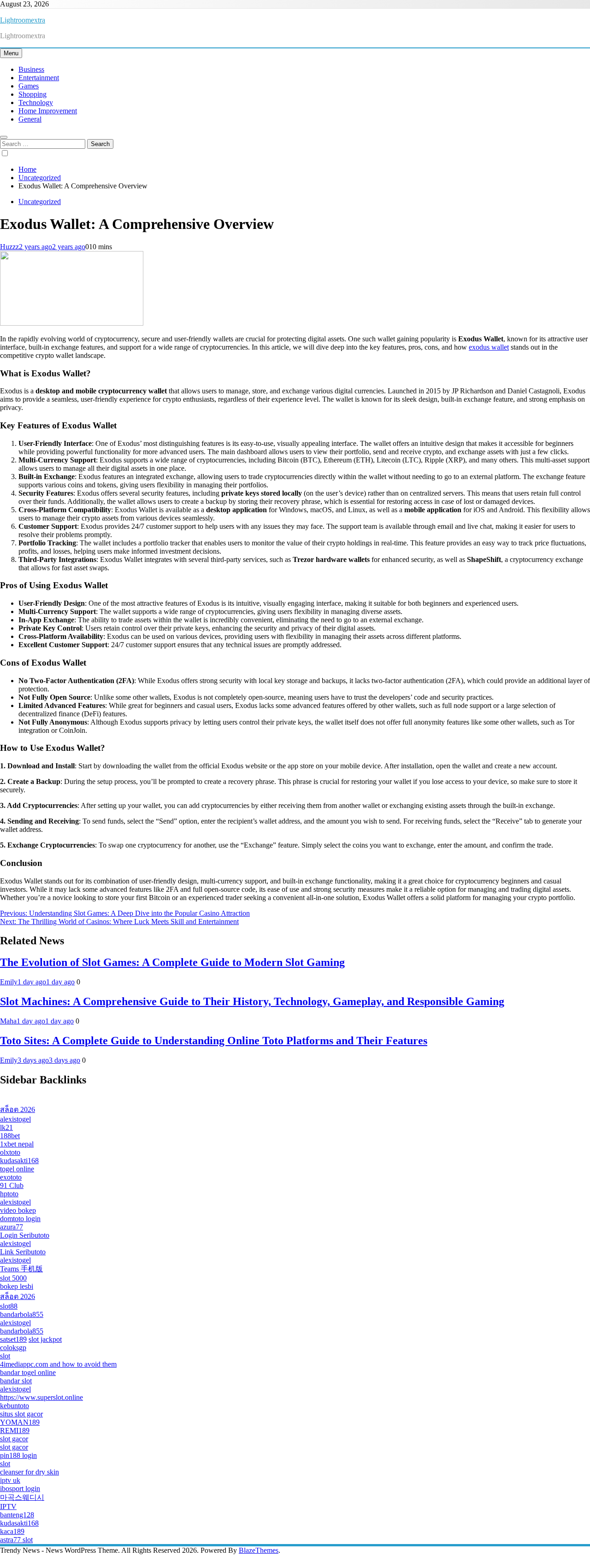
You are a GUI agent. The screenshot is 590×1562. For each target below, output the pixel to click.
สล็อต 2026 (17, 1109)
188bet (10, 1136)
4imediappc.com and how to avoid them (58, 1364)
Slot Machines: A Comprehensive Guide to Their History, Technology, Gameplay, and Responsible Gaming (252, 1001)
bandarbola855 (21, 1314)
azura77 (11, 1227)
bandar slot (16, 1381)
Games (28, 86)
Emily (9, 982)
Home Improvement (47, 111)
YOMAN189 (20, 1422)
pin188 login (18, 1455)
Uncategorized (39, 201)
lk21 (6, 1127)
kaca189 (12, 1531)
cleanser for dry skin (29, 1472)
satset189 (13, 1339)
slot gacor (14, 1439)
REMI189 (15, 1430)
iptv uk (10, 1480)
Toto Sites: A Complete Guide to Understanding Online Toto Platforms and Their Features (213, 1041)
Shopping (32, 94)
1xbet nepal (17, 1144)
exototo (11, 1177)
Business (31, 69)
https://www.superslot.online (41, 1397)
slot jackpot (45, 1339)
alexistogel (15, 1119)
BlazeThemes (258, 1550)
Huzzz (9, 247)
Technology (35, 102)
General (29, 119)
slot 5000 (13, 1278)
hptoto (9, 1194)
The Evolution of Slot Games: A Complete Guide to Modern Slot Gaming (172, 962)
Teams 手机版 (21, 1269)
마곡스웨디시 (22, 1497)
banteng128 (17, 1515)
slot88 (9, 1306)
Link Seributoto (23, 1252)
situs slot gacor (21, 1414)
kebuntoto (14, 1406)
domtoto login (20, 1219)
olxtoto (10, 1152)
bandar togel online (28, 1372)
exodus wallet (489, 347)
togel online (17, 1169)
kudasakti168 (19, 1160)
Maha (8, 1021)
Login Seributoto (24, 1235)
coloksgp (13, 1347)
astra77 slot (16, 1540)
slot (5, 1356)
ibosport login (20, 1488)
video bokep (18, 1210)
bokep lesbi (16, 1286)
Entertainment (38, 78)
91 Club (12, 1185)
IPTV (8, 1506)
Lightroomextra (22, 20)
